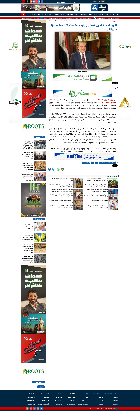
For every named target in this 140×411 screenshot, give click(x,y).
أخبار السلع (108, 14)
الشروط (101, 400)
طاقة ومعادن (69, 14)
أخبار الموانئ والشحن (37, 14)
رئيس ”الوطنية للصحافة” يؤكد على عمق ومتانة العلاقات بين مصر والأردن (61, 195)
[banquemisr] (33, 79)
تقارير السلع (48, 14)
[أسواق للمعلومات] (33, 126)
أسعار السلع (84, 14)
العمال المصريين (86, 162)
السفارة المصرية (102, 162)
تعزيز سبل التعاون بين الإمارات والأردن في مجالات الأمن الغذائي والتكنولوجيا (96, 206)
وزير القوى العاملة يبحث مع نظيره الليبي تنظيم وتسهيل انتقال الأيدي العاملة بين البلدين (61, 185)
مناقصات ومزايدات (59, 14)
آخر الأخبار (39, 137)
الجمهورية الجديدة (30, 400)
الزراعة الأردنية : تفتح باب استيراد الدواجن (99, 200)
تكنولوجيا (46, 397)
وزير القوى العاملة (105, 99)
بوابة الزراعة (59, 397)
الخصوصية (115, 400)
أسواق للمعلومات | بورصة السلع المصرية (104, 393)
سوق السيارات (31, 397)
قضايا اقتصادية (71, 404)
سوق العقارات (84, 400)
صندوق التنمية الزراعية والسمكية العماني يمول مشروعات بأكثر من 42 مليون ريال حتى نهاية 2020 (97, 179)
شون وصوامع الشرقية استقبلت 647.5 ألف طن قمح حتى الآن (61, 201)
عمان (107, 102)
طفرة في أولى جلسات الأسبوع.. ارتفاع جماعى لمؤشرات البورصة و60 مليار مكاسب (27, 18)
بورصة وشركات (58, 400)
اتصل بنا (101, 404)
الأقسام (86, 393)
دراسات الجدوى (31, 404)
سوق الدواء (72, 400)
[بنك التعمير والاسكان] (33, 44)
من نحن (101, 397)
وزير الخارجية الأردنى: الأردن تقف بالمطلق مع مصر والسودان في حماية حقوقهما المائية (97, 190)
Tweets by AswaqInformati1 (38, 389)
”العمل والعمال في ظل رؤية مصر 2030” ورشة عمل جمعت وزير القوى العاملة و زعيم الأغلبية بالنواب (96, 185)
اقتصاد (101, 14)
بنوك (76, 14)
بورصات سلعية (93, 14)
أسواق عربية (45, 400)
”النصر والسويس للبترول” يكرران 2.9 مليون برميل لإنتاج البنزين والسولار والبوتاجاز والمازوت (78, 18)
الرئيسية (115, 14)
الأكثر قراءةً (38, 219)
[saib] (33, 103)
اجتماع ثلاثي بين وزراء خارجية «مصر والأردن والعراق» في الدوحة (96, 195)
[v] (84, 157)
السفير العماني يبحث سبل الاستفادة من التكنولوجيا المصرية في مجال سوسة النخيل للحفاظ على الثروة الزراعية (62, 191)
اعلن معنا (115, 404)
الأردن (102, 102)
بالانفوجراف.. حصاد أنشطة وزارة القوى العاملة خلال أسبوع (62, 179)
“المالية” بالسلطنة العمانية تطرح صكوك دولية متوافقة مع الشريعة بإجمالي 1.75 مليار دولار (61, 206)
